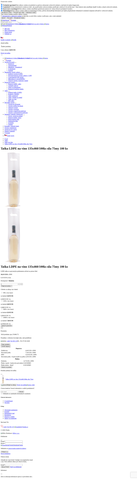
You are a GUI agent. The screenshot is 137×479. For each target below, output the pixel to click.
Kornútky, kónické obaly (11, 126)
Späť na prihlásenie (16, 467)
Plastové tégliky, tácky (14, 118)
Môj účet (7, 29)
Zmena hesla (8, 32)
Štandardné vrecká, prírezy (12, 72)
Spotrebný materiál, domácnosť (13, 114)
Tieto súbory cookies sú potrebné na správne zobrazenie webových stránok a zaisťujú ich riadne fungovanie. (41, 5)
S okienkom (11, 69)
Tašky (6, 91)
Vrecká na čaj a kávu (10, 129)
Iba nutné (9, 18)
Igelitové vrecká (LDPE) (15, 74)
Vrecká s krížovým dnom (15, 106)
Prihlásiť (9, 25)
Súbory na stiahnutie (10, 418)
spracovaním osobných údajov (17, 448)
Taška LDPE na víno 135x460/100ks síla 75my (18, 144)
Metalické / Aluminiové (15, 67)
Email (3, 441)
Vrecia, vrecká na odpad (15, 116)
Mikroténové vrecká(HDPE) (16, 79)
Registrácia (7, 415)
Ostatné (10, 124)
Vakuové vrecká (13, 107)
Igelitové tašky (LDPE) (15, 92)
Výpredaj (7, 133)
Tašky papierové (13, 96)
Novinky (7, 402)
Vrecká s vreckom (13, 109)
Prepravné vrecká (9, 82)
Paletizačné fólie (13, 121)
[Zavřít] (1, 374)
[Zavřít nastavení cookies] (1, 3)
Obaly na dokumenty (14, 87)
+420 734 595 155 (12, 341)
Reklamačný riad (9, 413)
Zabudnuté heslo (18, 445)
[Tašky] (9, 91)
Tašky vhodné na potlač (15, 97)
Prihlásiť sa (4, 452)
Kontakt (13, 20)
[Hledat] (19, 22)
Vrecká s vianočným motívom (17, 111)
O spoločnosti (8, 401)
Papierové (11, 64)
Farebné (10, 70)
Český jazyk (10, 135)
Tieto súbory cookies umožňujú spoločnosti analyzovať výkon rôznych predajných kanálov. (38, 9)
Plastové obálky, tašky (14, 84)
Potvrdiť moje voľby (19, 12)
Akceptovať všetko (6, 12)
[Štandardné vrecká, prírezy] (21, 72)
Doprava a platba (9, 416)
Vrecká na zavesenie (14, 104)
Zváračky (11, 123)
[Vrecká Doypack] (15, 62)
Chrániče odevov (13, 85)
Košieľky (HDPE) (13, 94)
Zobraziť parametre (6, 325)
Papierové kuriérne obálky (16, 89)
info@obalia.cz (23, 427)
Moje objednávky (9, 30)
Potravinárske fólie (13, 119)
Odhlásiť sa (7, 34)
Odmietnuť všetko (31, 12)
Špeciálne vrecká (9, 102)
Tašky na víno (12, 99)
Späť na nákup (12, 385)
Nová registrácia (5, 453)
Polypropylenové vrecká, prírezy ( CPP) (20, 75)
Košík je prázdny (6, 40)
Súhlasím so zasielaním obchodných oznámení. (17, 393)
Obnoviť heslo (5, 467)
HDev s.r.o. (16, 433)
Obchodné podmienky (11, 410)
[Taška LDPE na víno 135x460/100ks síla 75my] (14, 207)
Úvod (6, 139)
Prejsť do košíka (5, 53)
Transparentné (12, 65)
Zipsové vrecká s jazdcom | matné (18, 80)
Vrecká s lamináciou (10, 128)
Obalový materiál (9, 131)
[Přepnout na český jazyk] (2, 38)
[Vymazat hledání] (21, 22)
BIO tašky (11, 101)
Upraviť (3, 18)
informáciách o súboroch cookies (12, 16)
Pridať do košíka (6, 286)
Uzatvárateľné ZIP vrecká (15, 77)
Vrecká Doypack (9, 62)
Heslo (3, 443)
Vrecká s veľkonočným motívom (18, 112)
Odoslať (21, 391)
